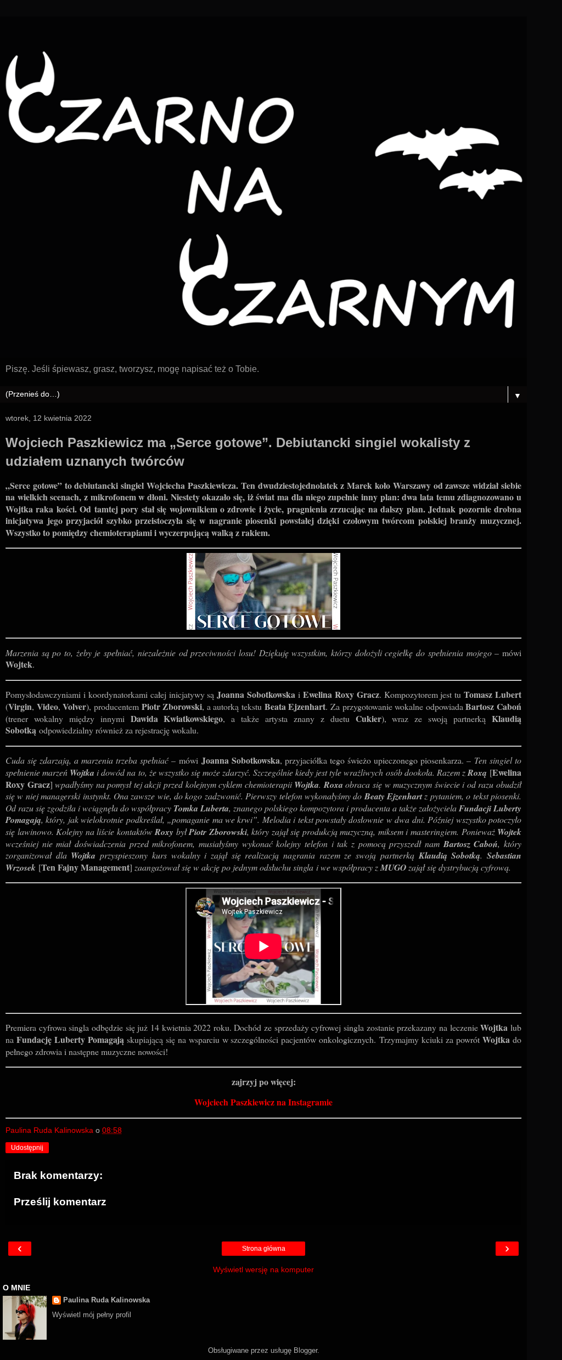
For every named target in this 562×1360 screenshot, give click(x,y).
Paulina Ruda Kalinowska (106, 1300)
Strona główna (263, 1248)
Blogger (305, 1350)
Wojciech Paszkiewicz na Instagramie (263, 1102)
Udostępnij (27, 1148)
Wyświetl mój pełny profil (91, 1315)
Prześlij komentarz (60, 1201)
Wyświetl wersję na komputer (263, 1269)
